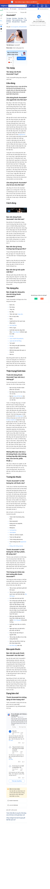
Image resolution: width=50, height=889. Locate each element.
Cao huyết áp (13, 325)
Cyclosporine (13, 530)
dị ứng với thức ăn (17, 396)
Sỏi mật (11, 336)
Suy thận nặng (13, 645)
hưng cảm (20, 314)
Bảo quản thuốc (16, 21)
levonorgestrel (14, 26)
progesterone (21, 134)
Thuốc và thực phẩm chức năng (11, 12)
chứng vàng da (16, 332)
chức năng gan (17, 620)
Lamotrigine (12, 532)
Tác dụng (8, 18)
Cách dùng (20, 18)
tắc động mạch (19, 416)
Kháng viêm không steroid (16, 546)
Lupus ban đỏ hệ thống (15, 340)
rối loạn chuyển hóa (11, 419)
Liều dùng (14, 18)
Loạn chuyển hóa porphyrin (16, 338)
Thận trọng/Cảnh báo (17, 20)
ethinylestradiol (23, 26)
